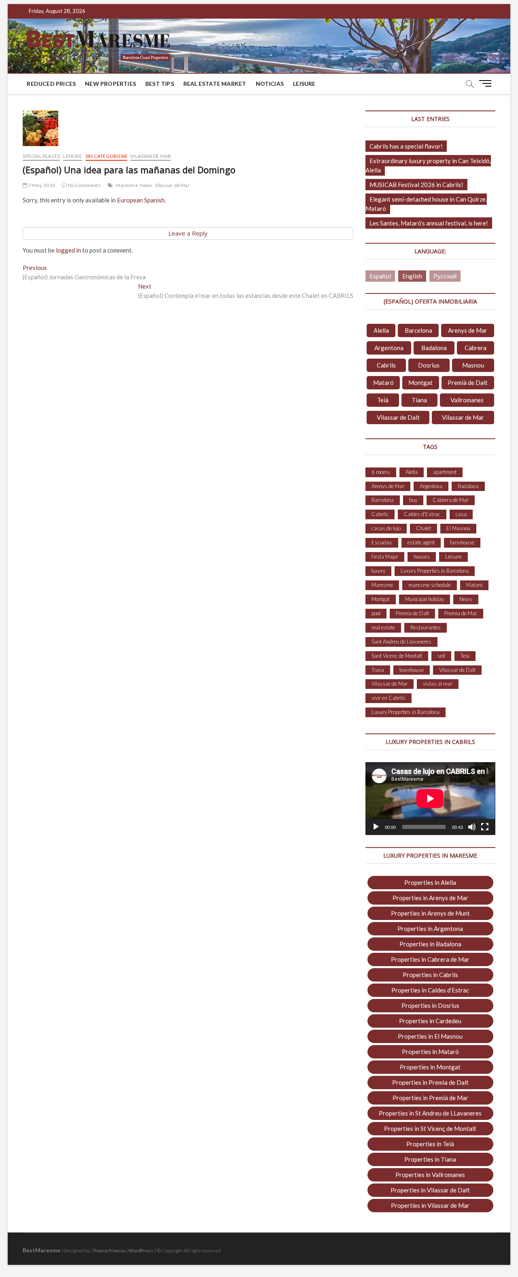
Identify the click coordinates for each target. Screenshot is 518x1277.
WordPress (140, 1250)
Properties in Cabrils (430, 974)
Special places (41, 156)
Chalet (423, 528)
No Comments (83, 185)
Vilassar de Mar (150, 156)
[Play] (376, 827)
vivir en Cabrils (388, 698)
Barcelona (418, 330)
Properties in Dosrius (430, 1005)
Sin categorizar (106, 156)
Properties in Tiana (430, 1159)
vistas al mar (437, 683)
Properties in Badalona (430, 944)
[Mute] (472, 827)
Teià (382, 400)
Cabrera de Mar (451, 500)
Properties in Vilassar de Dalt (430, 1190)
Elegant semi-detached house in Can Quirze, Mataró (426, 203)
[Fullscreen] (485, 827)
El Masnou (458, 528)
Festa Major (385, 556)
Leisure (304, 83)
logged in (68, 250)
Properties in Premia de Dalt (430, 1082)
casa (461, 514)
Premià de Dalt (468, 382)
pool (376, 613)
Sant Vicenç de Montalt (397, 655)
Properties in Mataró (430, 1051)
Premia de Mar (460, 613)
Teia (465, 655)
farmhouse (462, 542)
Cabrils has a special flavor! (406, 146)
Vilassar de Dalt (398, 417)
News (146, 185)
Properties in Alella (430, 882)
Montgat (420, 382)
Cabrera (475, 347)
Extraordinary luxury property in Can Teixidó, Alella (428, 165)
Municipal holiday (424, 599)
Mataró (383, 382)
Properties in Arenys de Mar (430, 897)
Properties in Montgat (430, 1067)
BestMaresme (41, 1250)
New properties (110, 83)
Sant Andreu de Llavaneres (401, 641)
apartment (444, 472)
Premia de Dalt (412, 613)
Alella (381, 330)
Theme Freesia (108, 1250)
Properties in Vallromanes (430, 1174)
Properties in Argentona (430, 928)
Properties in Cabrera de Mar (430, 959)
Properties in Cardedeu (430, 1020)
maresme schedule (429, 585)
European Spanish (141, 200)
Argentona (388, 347)
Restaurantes (425, 627)
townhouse (411, 670)
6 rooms (381, 472)
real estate (383, 627)
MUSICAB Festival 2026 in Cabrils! (416, 184)
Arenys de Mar (467, 330)
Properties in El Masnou (430, 1036)
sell (441, 655)
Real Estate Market (214, 83)
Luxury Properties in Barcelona (435, 570)
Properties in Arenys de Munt (430, 913)
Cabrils (386, 365)
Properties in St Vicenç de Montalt (430, 1128)
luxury (378, 570)
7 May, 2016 (41, 185)
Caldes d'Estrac (422, 514)
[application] (430, 798)
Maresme (127, 185)
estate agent (421, 542)
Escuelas (382, 542)
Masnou (473, 365)
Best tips (159, 83)
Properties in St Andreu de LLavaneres (430, 1113)
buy (413, 500)
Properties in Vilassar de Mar (430, 1205)
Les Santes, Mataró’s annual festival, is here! (428, 223)
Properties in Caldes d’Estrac (430, 990)
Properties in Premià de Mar (430, 1097)
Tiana (419, 400)
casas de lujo (386, 528)
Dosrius (428, 365)
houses (422, 556)
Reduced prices (51, 83)
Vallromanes (467, 400)
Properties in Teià (430, 1143)
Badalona (434, 347)
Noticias (270, 83)
